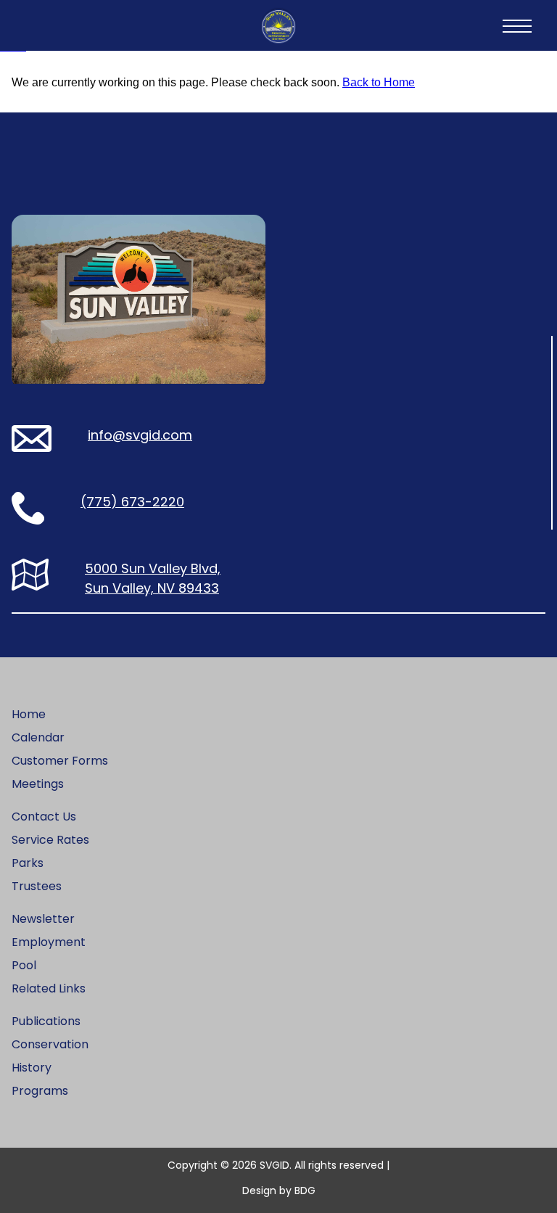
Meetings (38, 784)
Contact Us (44, 816)
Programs (40, 1090)
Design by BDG (278, 1190)
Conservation (50, 1044)
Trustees (37, 886)
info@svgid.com (140, 435)
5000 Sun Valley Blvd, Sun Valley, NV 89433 (152, 578)
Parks (28, 863)
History (31, 1067)
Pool (24, 965)
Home (29, 714)
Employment (49, 942)
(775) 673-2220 (132, 502)
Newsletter (43, 918)
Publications (46, 1021)
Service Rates (50, 839)
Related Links (49, 988)
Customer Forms (60, 760)
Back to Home (378, 82)
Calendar (38, 737)
